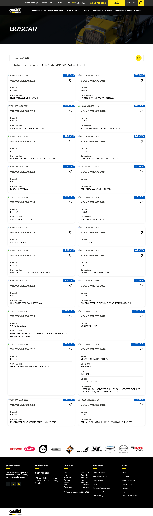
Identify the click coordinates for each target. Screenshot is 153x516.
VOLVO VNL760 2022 (93, 316)
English (67, 3)
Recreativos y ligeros (123, 10)
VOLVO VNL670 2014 (93, 141)
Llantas (137, 10)
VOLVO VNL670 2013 (22, 255)
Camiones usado (39, 10)
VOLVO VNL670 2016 (22, 80)
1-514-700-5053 (98, 3)
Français (59, 3)
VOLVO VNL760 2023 (93, 285)
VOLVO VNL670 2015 (22, 141)
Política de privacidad (130, 496)
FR (128, 3)
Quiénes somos (127, 484)
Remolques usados (55, 10)
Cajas (84, 10)
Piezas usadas (71, 10)
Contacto (44, 3)
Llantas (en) (97, 496)
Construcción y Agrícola (102, 10)
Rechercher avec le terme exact (27, 65)
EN (134, 3)
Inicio (124, 473)
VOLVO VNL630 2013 (93, 404)
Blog (51, 3)
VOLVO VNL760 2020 (93, 349)
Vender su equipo (31, 3)
